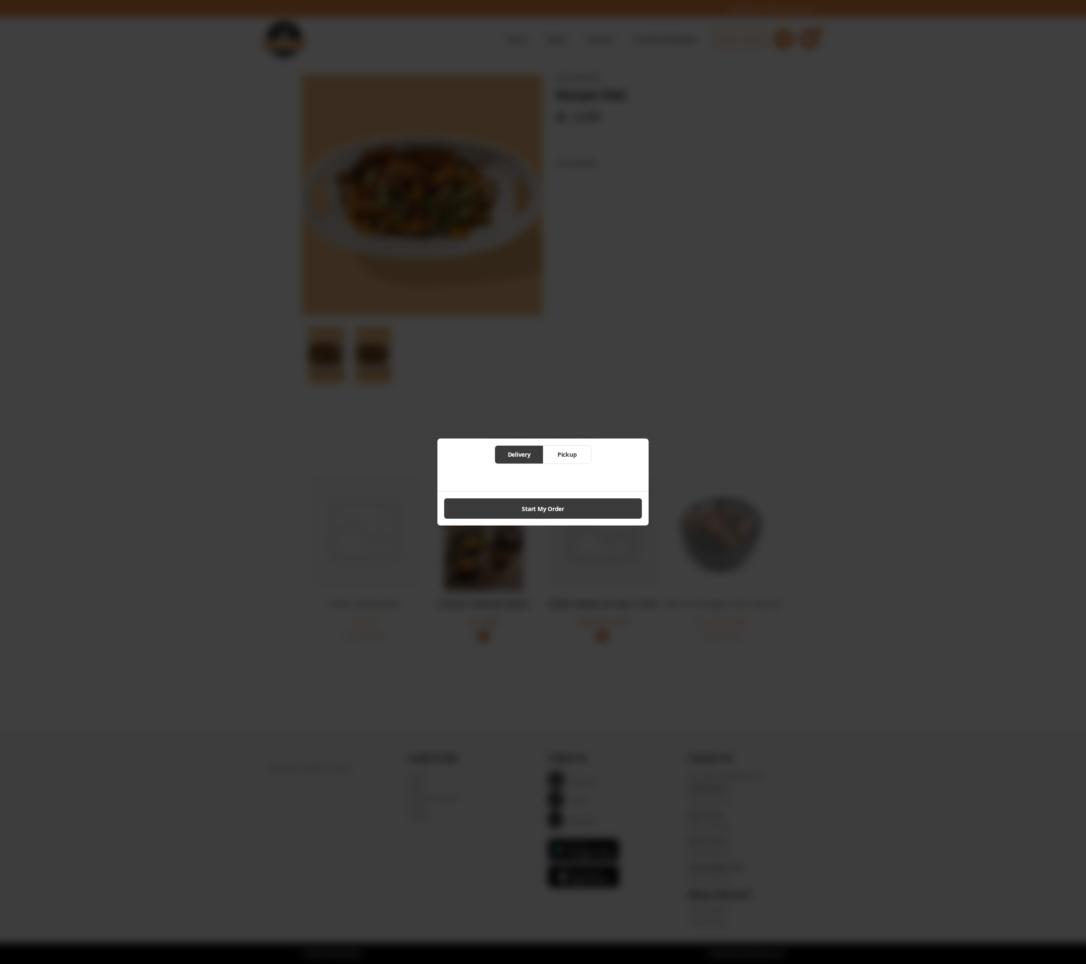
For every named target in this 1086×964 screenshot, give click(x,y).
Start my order (543, 509)
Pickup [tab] (567, 454)
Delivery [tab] (519, 454)
